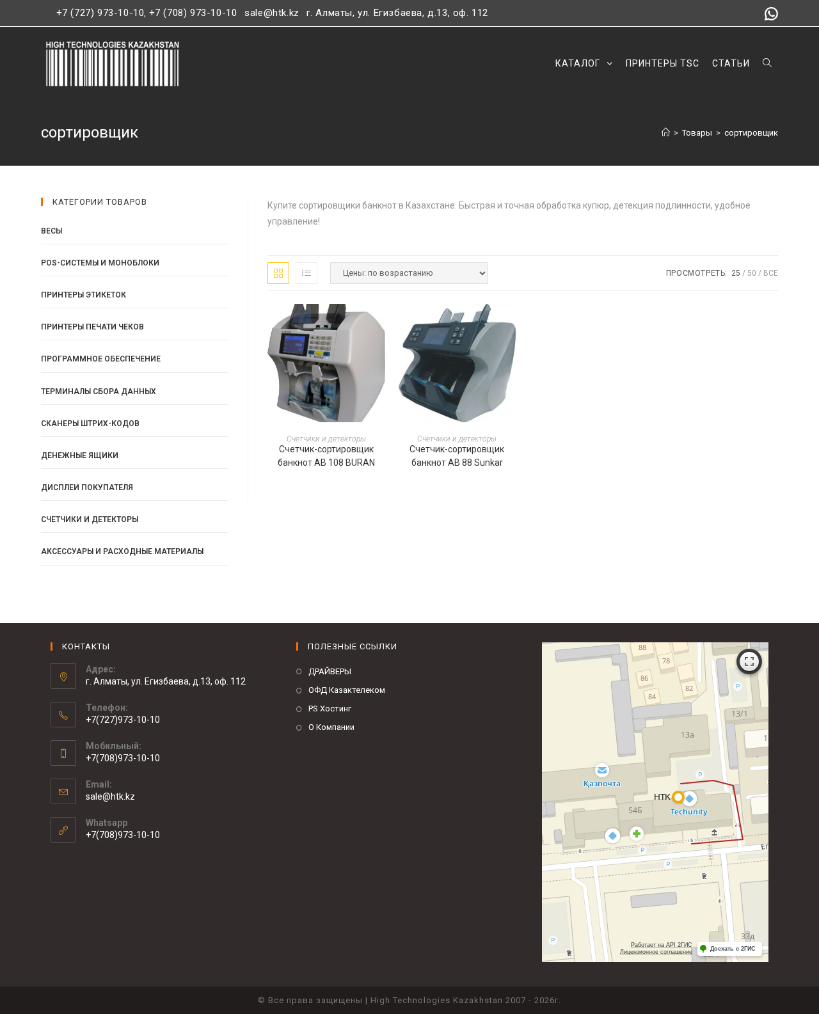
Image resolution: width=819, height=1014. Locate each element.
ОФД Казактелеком (346, 690)
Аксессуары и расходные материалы (122, 551)
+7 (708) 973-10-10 (193, 13)
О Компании (331, 727)
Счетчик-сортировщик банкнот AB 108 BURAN (326, 456)
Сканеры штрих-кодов (90, 423)
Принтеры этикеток (83, 294)
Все (770, 273)
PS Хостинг (329, 708)
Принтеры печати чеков (92, 326)
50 (751, 273)
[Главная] (666, 133)
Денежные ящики (79, 455)
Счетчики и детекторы (326, 438)
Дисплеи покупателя (87, 487)
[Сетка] (278, 273)
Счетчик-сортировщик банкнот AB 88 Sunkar (457, 456)
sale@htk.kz (270, 13)
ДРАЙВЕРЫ (329, 671)
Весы (51, 230)
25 (735, 273)
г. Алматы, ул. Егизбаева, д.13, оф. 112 (397, 13)
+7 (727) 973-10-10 (100, 13)
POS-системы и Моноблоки (100, 262)
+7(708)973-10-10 (123, 835)
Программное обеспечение (101, 358)
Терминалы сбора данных (98, 391)
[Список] (306, 273)
